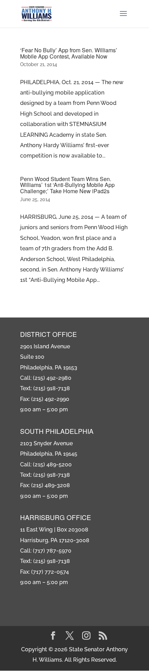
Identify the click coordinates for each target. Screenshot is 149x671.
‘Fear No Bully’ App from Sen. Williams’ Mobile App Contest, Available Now (68, 53)
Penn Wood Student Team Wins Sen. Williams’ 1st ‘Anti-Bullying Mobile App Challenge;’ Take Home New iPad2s (67, 185)
